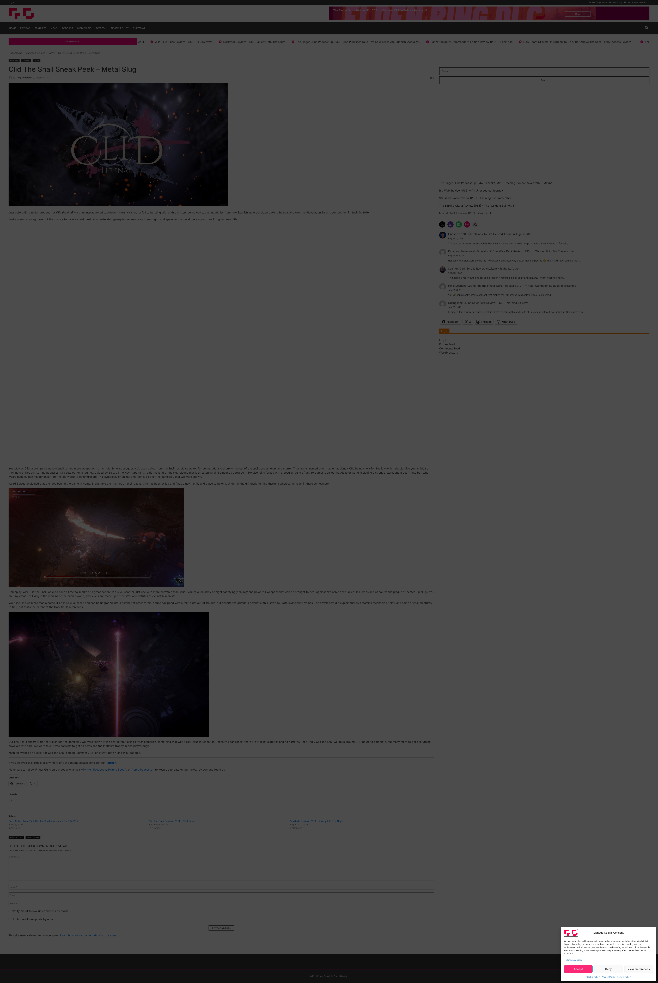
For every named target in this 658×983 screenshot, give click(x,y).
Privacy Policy (608, 977)
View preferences (639, 969)
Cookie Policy (593, 977)
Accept (578, 969)
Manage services (574, 960)
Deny (608, 969)
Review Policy (624, 977)
